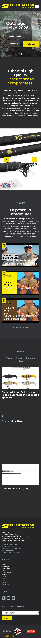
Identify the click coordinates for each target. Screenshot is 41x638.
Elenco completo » (20, 327)
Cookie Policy (16, 552)
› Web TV (4, 571)
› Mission (4, 578)
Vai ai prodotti (30, 44)
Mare (20, 360)
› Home (4, 565)
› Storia (4, 576)
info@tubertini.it (18, 540)
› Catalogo (5, 567)
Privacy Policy (6, 552)
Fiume (19, 357)
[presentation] (6, 159)
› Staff (3, 580)
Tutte (9, 357)
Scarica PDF (13, 43)
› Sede (4, 582)
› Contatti (5, 575)
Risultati (7, 618)
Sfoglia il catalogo (16, 36)
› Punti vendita (6, 573)
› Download (5, 584)
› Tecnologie (6, 569)
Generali (30, 357)
